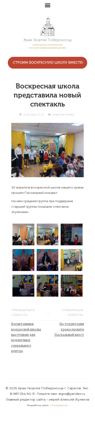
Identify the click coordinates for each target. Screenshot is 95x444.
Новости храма (63, 114)
